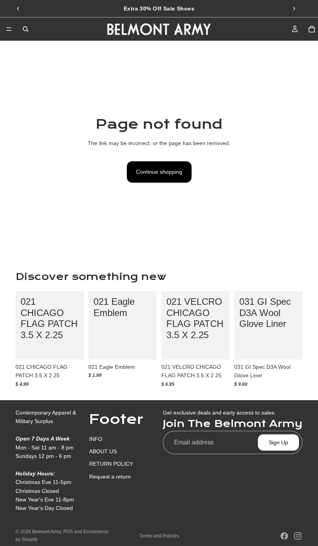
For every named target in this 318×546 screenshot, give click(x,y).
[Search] (25, 29)
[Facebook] (284, 536)
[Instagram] (297, 536)
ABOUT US (103, 451)
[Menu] (9, 29)
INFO (95, 438)
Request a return (110, 476)
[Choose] (72, 347)
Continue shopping (159, 172)
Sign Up (278, 442)
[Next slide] (293, 8)
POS (68, 531)
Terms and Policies (159, 536)
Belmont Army (46, 531)
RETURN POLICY (111, 464)
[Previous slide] (18, 8)
